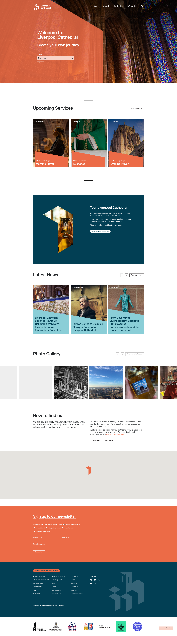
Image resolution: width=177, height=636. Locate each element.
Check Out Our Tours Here (100, 231)
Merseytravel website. (115, 434)
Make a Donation (166, 628)
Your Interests (37, 524)
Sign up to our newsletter (54, 516)
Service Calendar (136, 108)
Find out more (96, 440)
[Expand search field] (142, 6)
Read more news (136, 275)
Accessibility (109, 440)
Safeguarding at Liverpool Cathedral (46, 570)
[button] (35, 382)
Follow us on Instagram (134, 354)
